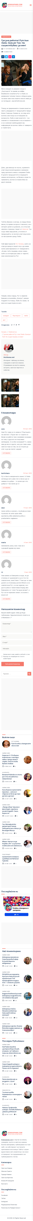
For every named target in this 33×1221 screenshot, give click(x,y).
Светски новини (6, 1168)
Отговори (6, 453)
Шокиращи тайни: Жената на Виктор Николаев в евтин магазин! (9, 1012)
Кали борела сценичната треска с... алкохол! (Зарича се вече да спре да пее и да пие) (11, 793)
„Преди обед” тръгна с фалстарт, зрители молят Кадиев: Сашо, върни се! (11, 810)
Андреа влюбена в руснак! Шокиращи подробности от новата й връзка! (12, 996)
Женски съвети (6, 1171)
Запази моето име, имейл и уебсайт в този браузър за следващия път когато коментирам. (16, 656)
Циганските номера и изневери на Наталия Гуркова (10, 859)
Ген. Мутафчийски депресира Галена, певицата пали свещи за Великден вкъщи (11, 827)
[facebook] (2, 56)
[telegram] (13, 56)
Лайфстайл (6, 753)
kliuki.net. (25, 229)
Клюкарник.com (7, 1140)
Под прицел (6, 854)
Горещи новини (6, 1174)
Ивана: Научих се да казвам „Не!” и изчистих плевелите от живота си (12, 844)
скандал (6, 315)
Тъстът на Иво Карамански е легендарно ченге (12, 1094)
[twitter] (6, 56)
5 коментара (8, 51)
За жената (5, 772)
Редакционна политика (9, 1204)
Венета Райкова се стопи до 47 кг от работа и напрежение (12, 777)
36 (16, 985)
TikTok (3, 1198)
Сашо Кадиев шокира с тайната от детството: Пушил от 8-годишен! (12, 1066)
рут (4, 320)
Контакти (4, 1184)
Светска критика (7, 1177)
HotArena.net (10, 48)
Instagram (4, 1201)
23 (16, 1033)
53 (17, 966)
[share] (9, 56)
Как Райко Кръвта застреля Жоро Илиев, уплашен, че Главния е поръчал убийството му (11, 1050)
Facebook (4, 1195)
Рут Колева (20, 244)
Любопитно (6, 37)
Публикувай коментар (12, 664)
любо (26, 315)
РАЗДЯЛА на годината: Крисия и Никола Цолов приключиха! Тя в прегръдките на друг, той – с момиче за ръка (11, 978)
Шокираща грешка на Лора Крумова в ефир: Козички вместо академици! (10, 960)
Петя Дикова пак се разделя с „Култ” (9, 1080)
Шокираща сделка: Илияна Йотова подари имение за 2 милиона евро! (12, 1028)
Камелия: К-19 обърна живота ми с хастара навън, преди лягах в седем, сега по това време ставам (10, 759)
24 (16, 1000)
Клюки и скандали (7, 1181)
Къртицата (16, 315)
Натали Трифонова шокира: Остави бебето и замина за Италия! (12, 1110)
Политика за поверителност (10, 1208)
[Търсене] (29, 674)
